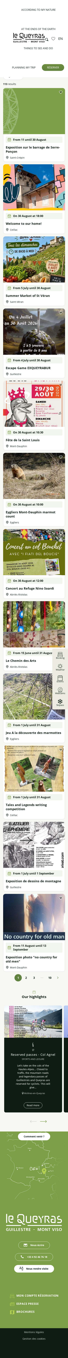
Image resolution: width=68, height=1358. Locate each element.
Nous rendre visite (37, 1268)
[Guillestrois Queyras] (29, 39)
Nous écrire (37, 1245)
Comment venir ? (34, 1136)
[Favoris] (53, 38)
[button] (45, 38)
